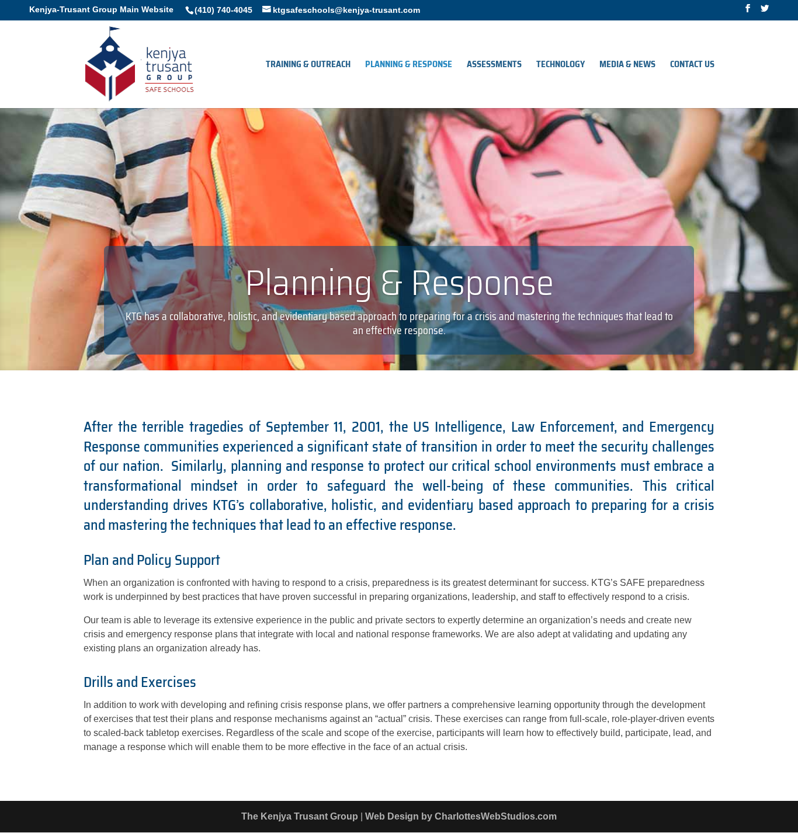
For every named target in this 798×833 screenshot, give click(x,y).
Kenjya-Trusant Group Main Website (101, 9)
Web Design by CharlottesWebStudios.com (461, 816)
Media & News (627, 65)
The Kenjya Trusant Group (299, 816)
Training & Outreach (308, 65)
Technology (560, 65)
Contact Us (692, 65)
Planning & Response (408, 65)
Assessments (494, 65)
